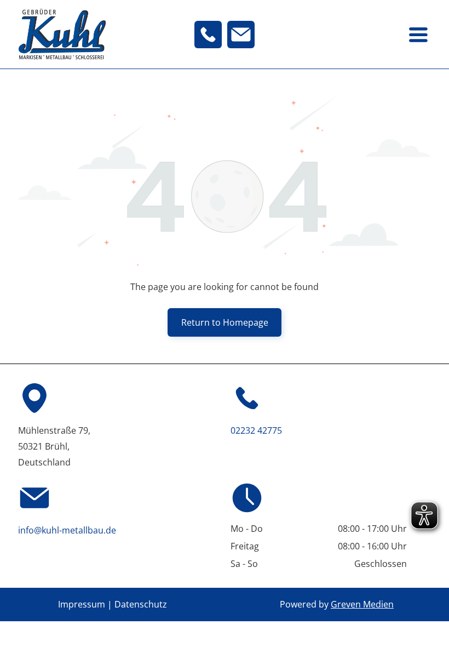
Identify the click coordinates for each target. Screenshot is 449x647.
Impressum (81, 604)
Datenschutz (140, 604)
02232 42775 (256, 430)
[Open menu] (418, 34)
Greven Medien (362, 604)
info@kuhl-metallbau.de (67, 530)
